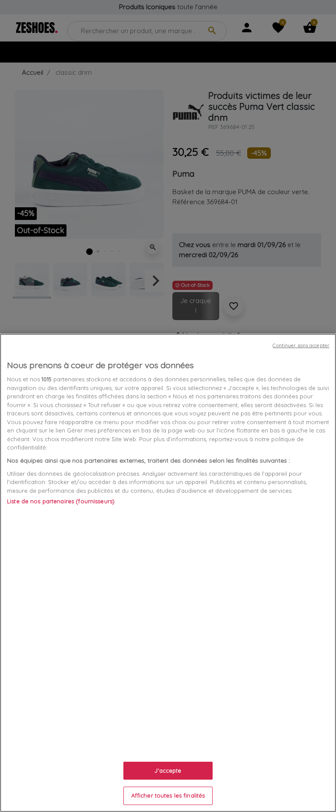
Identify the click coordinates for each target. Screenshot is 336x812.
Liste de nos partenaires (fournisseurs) (61, 501)
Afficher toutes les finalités (168, 795)
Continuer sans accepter (301, 345)
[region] (168, 573)
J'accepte (167, 770)
